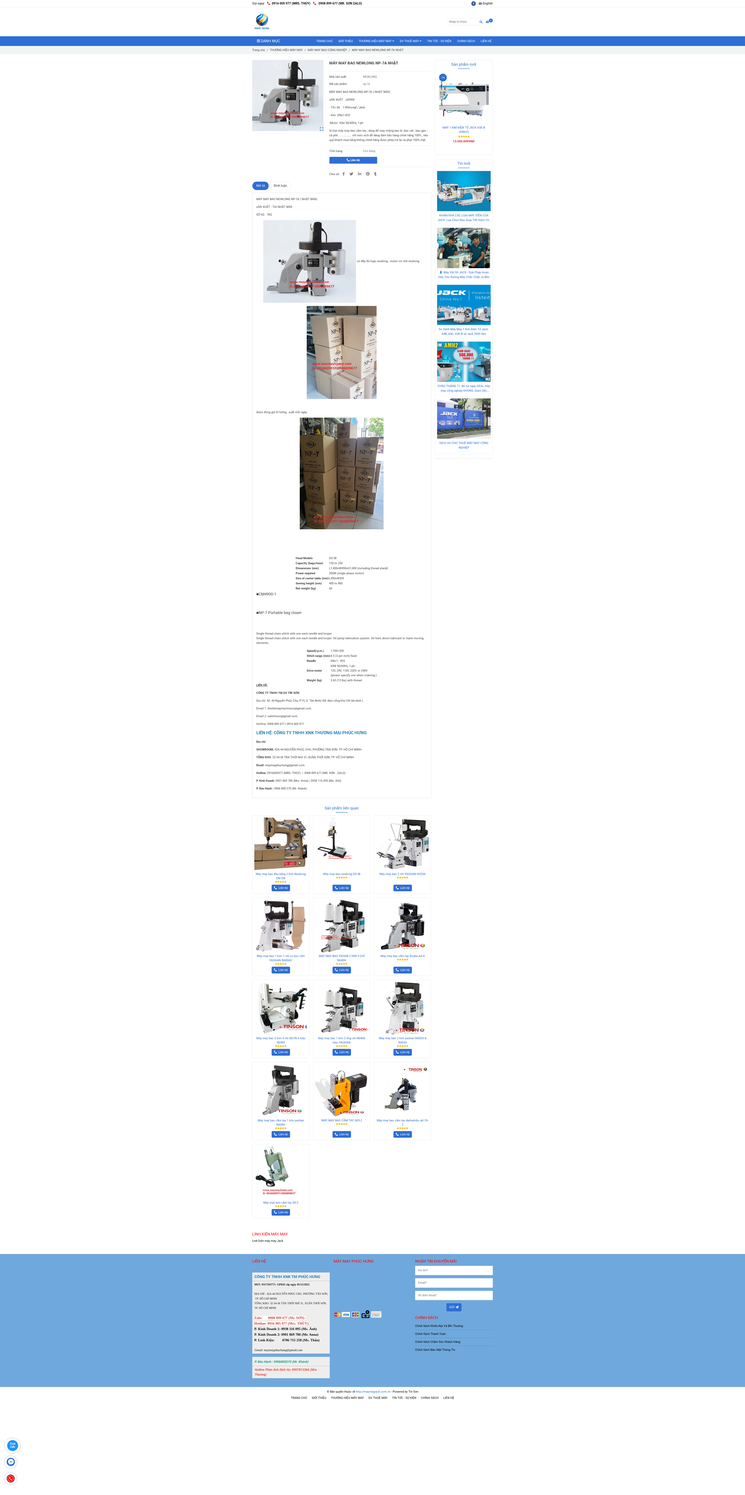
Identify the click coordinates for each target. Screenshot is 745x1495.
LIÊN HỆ (486, 41)
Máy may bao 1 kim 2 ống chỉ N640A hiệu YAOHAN (341, 1041)
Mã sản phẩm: (338, 84)
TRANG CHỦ (324, 41)
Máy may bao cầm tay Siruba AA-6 (402, 956)
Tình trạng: (336, 151)
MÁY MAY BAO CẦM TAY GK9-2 (341, 1121)
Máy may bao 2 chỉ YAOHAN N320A (402, 874)
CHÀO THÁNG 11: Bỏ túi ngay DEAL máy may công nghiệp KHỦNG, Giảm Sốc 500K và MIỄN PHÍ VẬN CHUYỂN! (463, 388)
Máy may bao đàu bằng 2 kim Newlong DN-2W (281, 876)
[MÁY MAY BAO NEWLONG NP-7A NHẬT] (262, 21)
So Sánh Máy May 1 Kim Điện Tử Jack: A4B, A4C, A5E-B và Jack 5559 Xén (464, 331)
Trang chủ (258, 50)
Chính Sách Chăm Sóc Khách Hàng (437, 1342)
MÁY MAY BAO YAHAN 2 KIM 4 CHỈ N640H (342, 958)
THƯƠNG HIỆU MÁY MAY (375, 41)
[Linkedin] (359, 174)
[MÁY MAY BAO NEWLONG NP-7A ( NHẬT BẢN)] (287, 95)
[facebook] (474, 3)
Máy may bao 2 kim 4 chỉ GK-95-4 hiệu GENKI (280, 1041)
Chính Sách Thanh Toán (430, 1334)
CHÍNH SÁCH (466, 41)
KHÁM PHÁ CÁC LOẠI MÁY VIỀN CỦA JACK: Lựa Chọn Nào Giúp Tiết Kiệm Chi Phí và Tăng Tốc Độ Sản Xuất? (464, 218)
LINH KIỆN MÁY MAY (270, 1234)
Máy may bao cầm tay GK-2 (280, 1203)
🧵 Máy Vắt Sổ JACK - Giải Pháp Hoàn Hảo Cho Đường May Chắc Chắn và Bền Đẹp (463, 275)
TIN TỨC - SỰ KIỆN (439, 41)
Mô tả (260, 185)
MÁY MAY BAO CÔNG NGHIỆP (327, 50)
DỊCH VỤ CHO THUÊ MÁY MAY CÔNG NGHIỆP (463, 445)
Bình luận (280, 185)
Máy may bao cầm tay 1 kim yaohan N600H (281, 1123)
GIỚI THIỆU (345, 41)
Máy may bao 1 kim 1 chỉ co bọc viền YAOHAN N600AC (281, 958)
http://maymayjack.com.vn (373, 1392)
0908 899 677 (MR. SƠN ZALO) (339, 3)
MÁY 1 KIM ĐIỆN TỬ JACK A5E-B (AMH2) (464, 130)
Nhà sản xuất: (338, 77)
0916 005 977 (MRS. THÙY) (291, 3)
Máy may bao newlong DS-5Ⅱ (341, 874)
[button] (487, 3)
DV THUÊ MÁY (410, 41)
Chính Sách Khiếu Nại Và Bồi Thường (439, 1326)
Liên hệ (355, 160)
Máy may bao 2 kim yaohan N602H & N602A (402, 1041)
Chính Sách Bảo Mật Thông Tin (435, 1350)
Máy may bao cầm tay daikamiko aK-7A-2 (403, 1123)
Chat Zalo (13, 1445)
